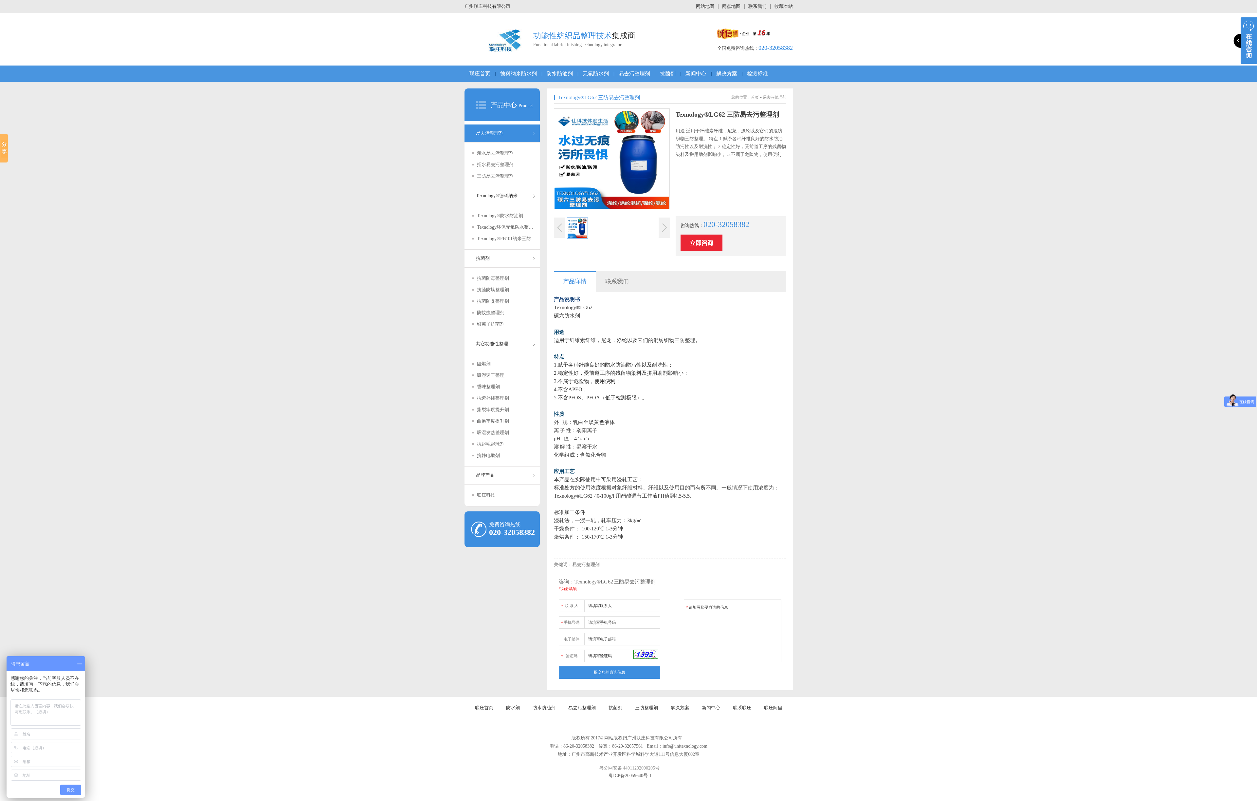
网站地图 (705, 6)
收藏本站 (783, 6)
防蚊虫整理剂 (490, 312)
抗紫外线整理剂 (493, 398)
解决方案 (726, 73)
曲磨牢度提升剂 (493, 421)
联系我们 (757, 6)
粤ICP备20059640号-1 (630, 775)
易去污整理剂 (634, 73)
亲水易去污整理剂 (495, 153)
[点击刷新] (645, 654)
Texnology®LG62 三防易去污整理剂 (599, 97)
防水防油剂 (560, 73)
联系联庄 (742, 707)
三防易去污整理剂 (495, 176)
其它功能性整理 (492, 343)
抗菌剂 (668, 73)
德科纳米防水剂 (518, 73)
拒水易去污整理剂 (495, 164)
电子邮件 (571, 639)
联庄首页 (479, 73)
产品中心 (504, 104)
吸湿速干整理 (490, 375)
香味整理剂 (488, 386)
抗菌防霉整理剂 (493, 278)
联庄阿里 (773, 707)
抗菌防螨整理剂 (493, 289)
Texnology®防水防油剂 (500, 215)
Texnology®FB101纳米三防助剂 (506, 238)
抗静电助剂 (488, 455)
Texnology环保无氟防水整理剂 (506, 227)
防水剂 (513, 707)
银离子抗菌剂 (490, 324)
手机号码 (570, 622)
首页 (755, 97)
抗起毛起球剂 (490, 444)
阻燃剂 (484, 363)
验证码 (569, 656)
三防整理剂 (646, 707)
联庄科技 (486, 495)
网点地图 (731, 6)
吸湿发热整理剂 (493, 432)
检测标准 (757, 73)
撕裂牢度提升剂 (493, 409)
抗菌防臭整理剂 (493, 301)
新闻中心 (695, 73)
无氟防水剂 (596, 73)
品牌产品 (485, 475)
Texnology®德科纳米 (497, 195)
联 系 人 (569, 606)
